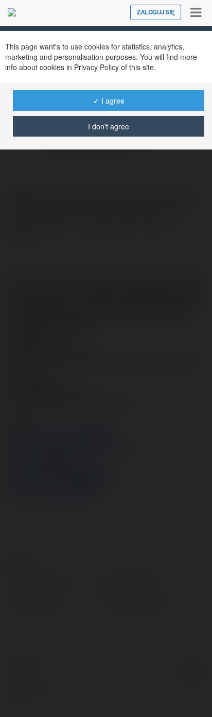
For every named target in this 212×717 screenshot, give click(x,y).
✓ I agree (109, 100)
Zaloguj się (155, 12)
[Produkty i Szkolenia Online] (12, 12)
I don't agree (108, 126)
